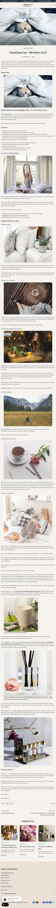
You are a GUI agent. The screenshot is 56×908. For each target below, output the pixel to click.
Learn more (4, 855)
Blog (33, 56)
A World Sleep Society (6, 114)
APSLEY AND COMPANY (11, 902)
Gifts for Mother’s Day (27, 847)
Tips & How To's (9, 803)
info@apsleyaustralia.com (7, 872)
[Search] (51, 5)
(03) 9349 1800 (5, 875)
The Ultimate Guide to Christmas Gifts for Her (9, 846)
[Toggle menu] (1, 5)
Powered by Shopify (22, 902)
